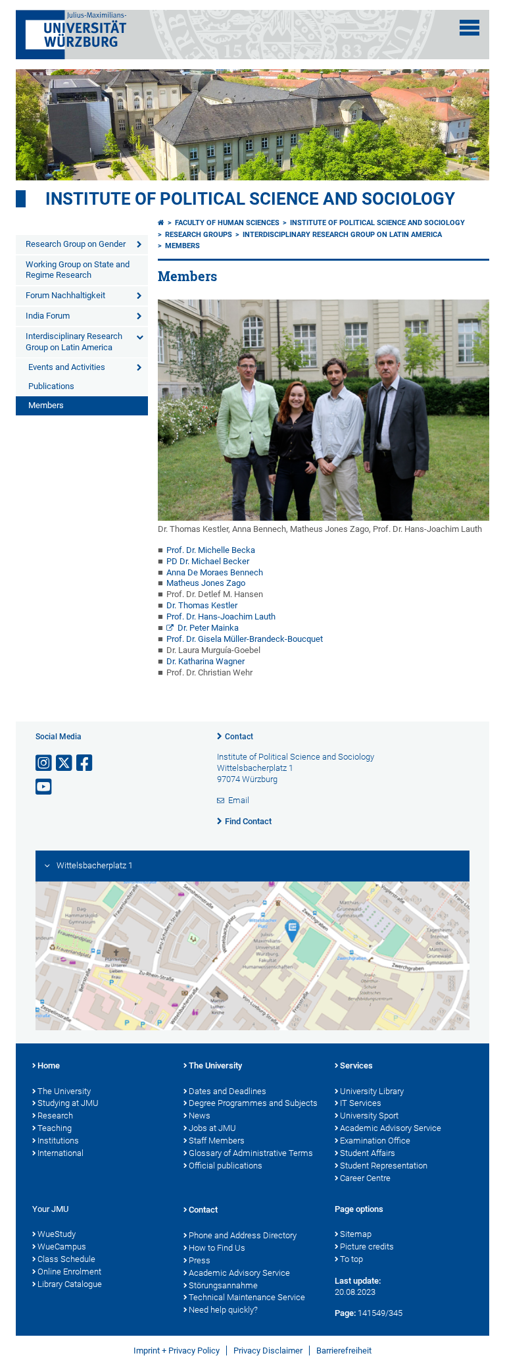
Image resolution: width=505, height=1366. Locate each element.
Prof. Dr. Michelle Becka (210, 550)
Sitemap (356, 1234)
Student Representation (383, 1165)
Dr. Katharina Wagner (205, 661)
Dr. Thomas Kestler (201, 605)
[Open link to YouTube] (45, 787)
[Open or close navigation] (469, 28)
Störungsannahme (223, 1285)
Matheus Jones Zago (205, 583)
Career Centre (365, 1178)
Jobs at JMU (212, 1128)
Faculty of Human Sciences (227, 223)
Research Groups (198, 234)
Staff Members (217, 1140)
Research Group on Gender (76, 244)
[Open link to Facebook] (85, 763)
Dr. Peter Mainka (208, 628)
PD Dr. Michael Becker (207, 561)
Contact (239, 736)
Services (356, 1065)
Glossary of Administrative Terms (251, 1153)
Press (199, 1260)
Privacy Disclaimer (267, 1350)
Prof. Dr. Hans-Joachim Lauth (221, 616)
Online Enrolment (69, 1271)
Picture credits (367, 1246)
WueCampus (61, 1246)
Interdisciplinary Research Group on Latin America (74, 341)
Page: (345, 1313)
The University (64, 1091)
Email (238, 800)
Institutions (58, 1140)
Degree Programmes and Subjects (253, 1103)
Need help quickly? (223, 1310)
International (60, 1153)
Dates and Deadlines (227, 1091)
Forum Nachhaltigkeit (65, 295)
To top (351, 1259)
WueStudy (56, 1234)
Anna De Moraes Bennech (214, 572)
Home (48, 1065)
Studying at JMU (68, 1103)
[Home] (161, 223)
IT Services (360, 1103)
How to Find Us (217, 1248)
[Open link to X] (65, 763)
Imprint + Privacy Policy (176, 1350)
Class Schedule (66, 1259)
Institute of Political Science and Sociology (250, 199)
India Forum (48, 316)
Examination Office (375, 1140)
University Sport (369, 1115)
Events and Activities (66, 367)
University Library (372, 1091)
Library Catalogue (69, 1284)
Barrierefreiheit (344, 1350)
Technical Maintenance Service (247, 1297)
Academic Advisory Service (390, 1128)
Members (46, 405)
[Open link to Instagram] (45, 763)
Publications (51, 386)
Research (55, 1115)
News (199, 1115)
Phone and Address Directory (243, 1235)
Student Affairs (367, 1153)
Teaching (54, 1128)
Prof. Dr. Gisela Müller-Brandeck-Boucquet (244, 639)
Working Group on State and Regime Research (78, 269)
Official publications (225, 1165)
